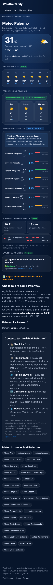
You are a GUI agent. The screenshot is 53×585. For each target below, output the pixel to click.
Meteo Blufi (28, 479)
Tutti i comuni (8, 578)
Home (18, 578)
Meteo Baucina (10, 472)
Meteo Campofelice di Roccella (17, 505)
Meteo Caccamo (28, 492)
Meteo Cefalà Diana (40, 537)
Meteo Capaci (10, 518)
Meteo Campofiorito (12, 511)
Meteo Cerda (25, 543)
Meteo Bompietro (31, 485)
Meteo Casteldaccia (33, 524)
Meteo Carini (25, 518)
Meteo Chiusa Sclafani (13, 550)
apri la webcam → (25, 269)
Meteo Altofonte (33, 459)
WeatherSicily (13, 4)
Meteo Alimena (24, 453)
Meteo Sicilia (10, 10)
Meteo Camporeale (33, 511)
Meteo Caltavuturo (12, 498)
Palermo (18, 17)
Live (30, 10)
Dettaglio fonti (11, 437)
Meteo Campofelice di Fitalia (36, 498)
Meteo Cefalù (9, 543)
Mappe (22, 10)
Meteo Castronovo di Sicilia (15, 537)
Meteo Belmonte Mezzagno (32, 472)
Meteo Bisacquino (11, 479)
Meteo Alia (8, 453)
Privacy (26, 578)
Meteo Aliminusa (41, 453)
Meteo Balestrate (29, 466)
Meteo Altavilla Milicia (13, 459)
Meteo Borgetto (10, 492)
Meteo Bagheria (10, 466)
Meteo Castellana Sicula (14, 530)
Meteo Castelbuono (12, 524)
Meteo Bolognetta (11, 485)
